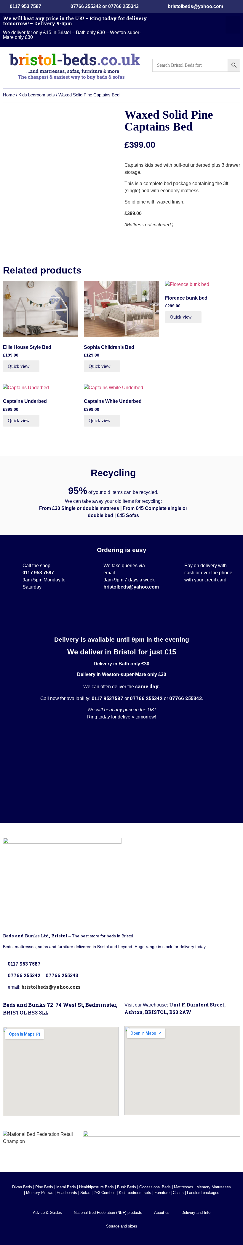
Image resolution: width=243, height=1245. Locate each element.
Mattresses (183, 1187)
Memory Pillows (39, 1192)
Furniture (162, 1192)
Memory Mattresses (213, 1187)
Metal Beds (66, 1187)
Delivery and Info (195, 1212)
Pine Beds (44, 1187)
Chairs (178, 1192)
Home (9, 95)
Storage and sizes (121, 1226)
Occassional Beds (155, 1187)
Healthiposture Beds (96, 1187)
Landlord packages (203, 1192)
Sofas (85, 1192)
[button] (233, 25)
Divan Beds (22, 1187)
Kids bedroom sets (36, 95)
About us (162, 1212)
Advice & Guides (47, 1212)
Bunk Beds (126, 1187)
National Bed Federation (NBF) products (108, 1212)
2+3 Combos (105, 1192)
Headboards (67, 1192)
